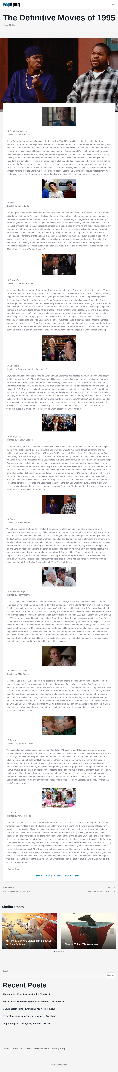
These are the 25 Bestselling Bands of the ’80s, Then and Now (33, 1001)
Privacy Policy (58, 1048)
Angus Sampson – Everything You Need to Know (27, 1023)
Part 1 (39, 876)
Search (5, 971)
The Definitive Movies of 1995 (16, 890)
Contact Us (17, 1048)
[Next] (112, 931)
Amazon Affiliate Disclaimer (37, 1048)
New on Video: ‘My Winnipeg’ (82, 944)
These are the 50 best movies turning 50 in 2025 (26, 994)
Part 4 (68, 876)
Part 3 (59, 876)
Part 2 (49, 876)
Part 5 (77, 876)
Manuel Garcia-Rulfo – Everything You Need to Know (29, 1009)
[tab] (54, 951)
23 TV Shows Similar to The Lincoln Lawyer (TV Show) (29, 1016)
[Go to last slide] (6, 931)
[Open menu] (113, 4)
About (6, 1048)
